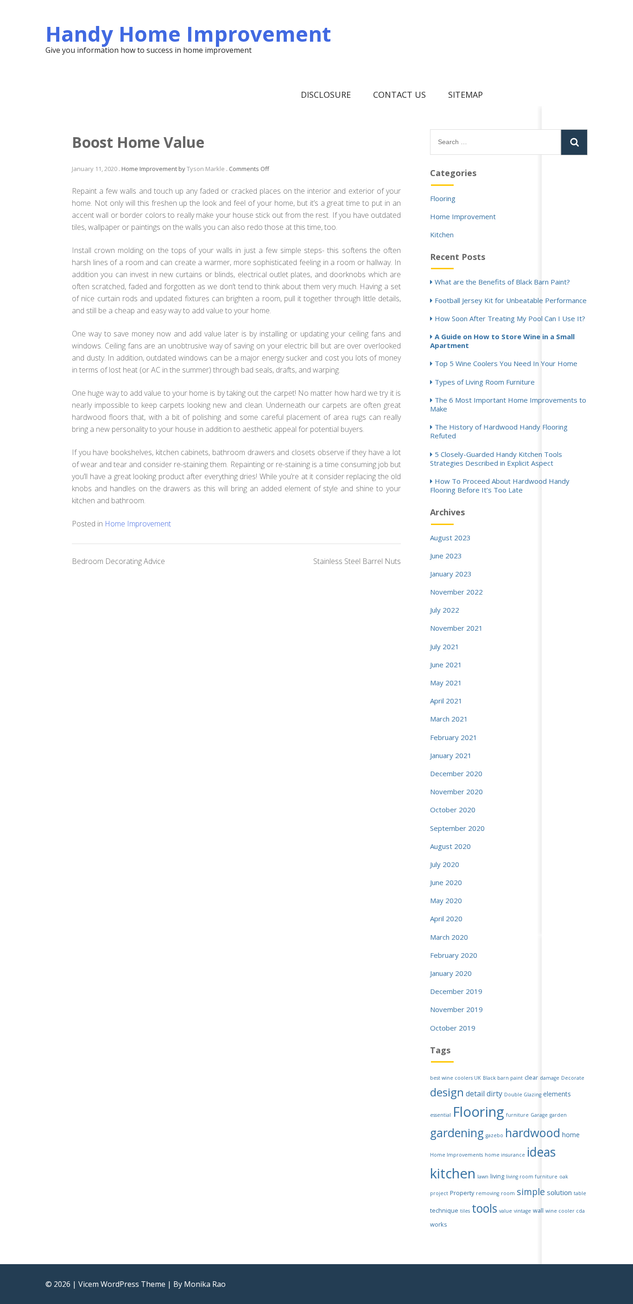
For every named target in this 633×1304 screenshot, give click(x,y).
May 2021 (446, 682)
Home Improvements (456, 1155)
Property (462, 1193)
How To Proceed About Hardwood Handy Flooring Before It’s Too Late (500, 485)
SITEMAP (465, 94)
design (447, 1092)
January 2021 (451, 755)
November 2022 (456, 591)
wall (538, 1211)
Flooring (443, 198)
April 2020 (446, 918)
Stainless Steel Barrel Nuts (357, 561)
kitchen (452, 1173)
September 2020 (457, 828)
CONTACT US (399, 94)
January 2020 (451, 973)
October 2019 (452, 1027)
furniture (517, 1115)
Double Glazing (522, 1094)
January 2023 (451, 573)
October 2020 (452, 809)
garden (558, 1115)
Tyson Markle (206, 169)
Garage (539, 1115)
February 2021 (453, 737)
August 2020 (450, 846)
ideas (541, 1152)
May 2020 (446, 900)
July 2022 (444, 609)
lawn (482, 1176)
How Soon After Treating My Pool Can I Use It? (510, 318)
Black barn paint (503, 1078)
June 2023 (446, 555)
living (497, 1176)
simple (531, 1191)
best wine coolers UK (455, 1078)
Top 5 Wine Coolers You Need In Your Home (506, 363)
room (508, 1193)
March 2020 (449, 937)
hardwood (532, 1132)
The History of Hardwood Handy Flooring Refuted (499, 431)
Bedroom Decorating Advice (118, 561)
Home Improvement (138, 524)
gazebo (494, 1135)
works (438, 1224)
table (580, 1193)
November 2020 (456, 791)
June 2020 (446, 882)
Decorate (572, 1078)
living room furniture (531, 1176)
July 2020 (444, 864)
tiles (465, 1211)
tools (484, 1208)
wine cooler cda (565, 1211)
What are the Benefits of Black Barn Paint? (502, 281)
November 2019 (456, 1009)
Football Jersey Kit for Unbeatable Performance (511, 300)
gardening (457, 1132)
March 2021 (449, 718)
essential (440, 1115)
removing (487, 1193)
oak (563, 1176)
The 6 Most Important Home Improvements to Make (508, 404)
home (571, 1134)
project (439, 1193)
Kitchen (442, 234)
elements (557, 1093)
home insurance (505, 1155)
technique (444, 1211)
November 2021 (456, 628)
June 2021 (446, 664)
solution (559, 1192)
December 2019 (456, 991)
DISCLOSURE (326, 94)
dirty (494, 1094)
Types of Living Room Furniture (485, 381)
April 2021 (446, 700)
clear (531, 1078)
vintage (522, 1211)
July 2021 (444, 646)
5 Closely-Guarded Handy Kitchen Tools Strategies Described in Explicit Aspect (496, 458)
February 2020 (453, 955)
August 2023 (450, 537)
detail (475, 1094)
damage (549, 1078)
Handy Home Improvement (188, 33)
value (505, 1211)
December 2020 (456, 773)
